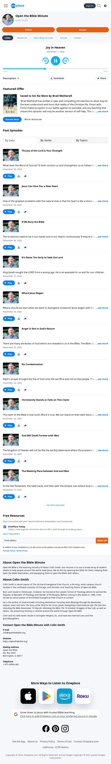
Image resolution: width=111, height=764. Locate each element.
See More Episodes (55, 505)
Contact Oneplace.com (86, 741)
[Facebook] (46, 728)
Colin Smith (21, 20)
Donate (82, 29)
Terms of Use (64, 741)
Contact (77, 37)
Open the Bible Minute (31, 16)
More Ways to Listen (43, 37)
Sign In (89, 5)
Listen (8, 37)
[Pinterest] (55, 728)
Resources (22, 37)
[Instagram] (65, 728)
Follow (28, 29)
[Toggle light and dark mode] (105, 6)
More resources (33, 119)
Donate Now (12, 119)
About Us (33, 741)
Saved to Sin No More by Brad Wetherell (46, 96)
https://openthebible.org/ (15, 641)
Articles (63, 37)
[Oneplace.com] (17, 5)
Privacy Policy (47, 741)
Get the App (18, 741)
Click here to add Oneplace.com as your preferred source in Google (58, 716)
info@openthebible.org (14, 632)
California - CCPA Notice (55, 747)
